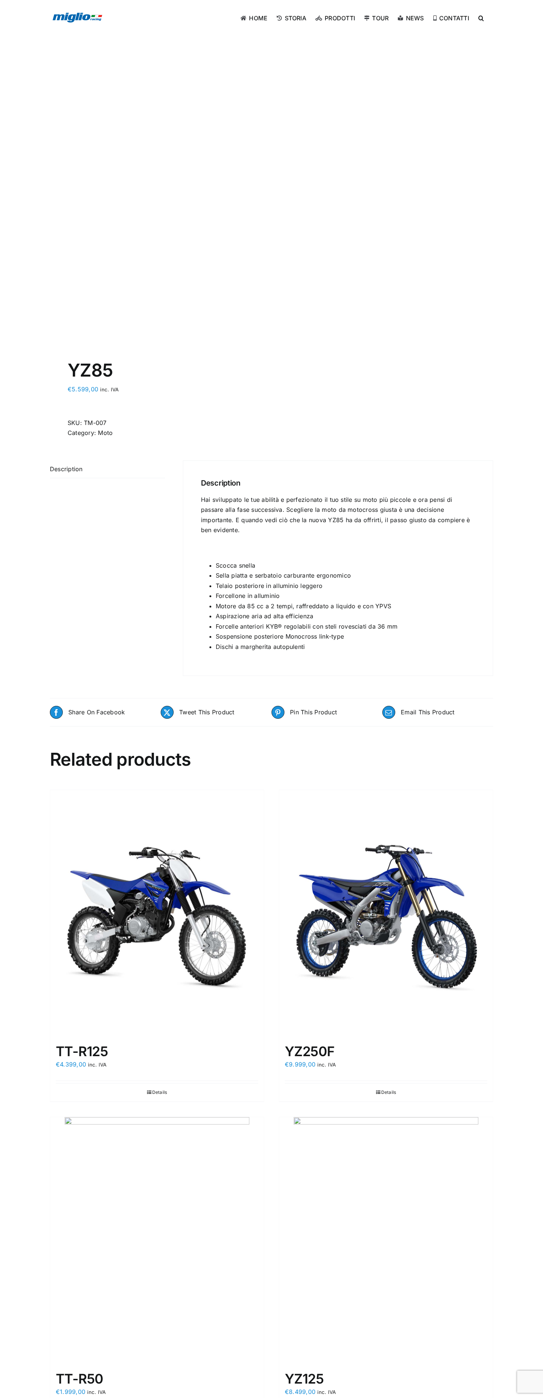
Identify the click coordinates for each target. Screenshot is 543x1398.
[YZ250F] (386, 913)
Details (159, 1092)
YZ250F (310, 1051)
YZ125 (304, 1379)
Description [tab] (66, 469)
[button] (481, 17)
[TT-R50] (157, 1240)
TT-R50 (79, 1379)
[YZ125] (386, 1240)
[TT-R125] (157, 913)
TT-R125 (82, 1051)
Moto (105, 432)
